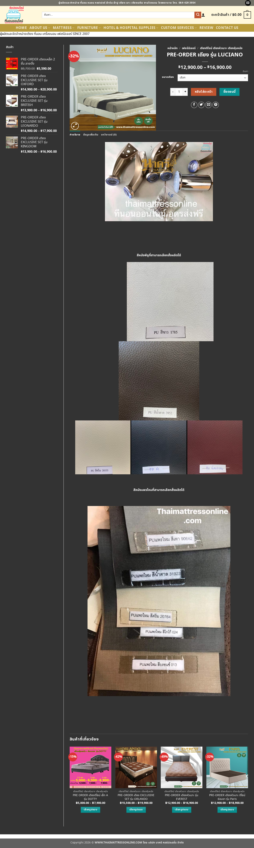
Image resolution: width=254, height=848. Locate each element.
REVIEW (206, 27)
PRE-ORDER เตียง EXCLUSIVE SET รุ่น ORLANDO (136, 797)
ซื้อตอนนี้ (229, 92)
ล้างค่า (245, 71)
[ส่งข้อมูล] (197, 15)
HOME (21, 27)
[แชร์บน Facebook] (194, 105)
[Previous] (70, 783)
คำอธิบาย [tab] (75, 135)
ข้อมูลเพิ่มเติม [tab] (90, 135)
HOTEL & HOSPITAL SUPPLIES (129, 27)
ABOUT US (38, 27)
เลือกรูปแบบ (90, 809)
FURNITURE (87, 27)
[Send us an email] (248, 3)
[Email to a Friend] (208, 105)
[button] (203, 14)
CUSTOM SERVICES (177, 27)
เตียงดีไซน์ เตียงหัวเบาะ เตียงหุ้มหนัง (221, 48)
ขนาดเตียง (168, 77)
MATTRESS (62, 27)
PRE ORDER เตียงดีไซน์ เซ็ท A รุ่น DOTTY (90, 797)
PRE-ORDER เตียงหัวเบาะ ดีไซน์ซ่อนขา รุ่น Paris (227, 797)
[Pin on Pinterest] (215, 105)
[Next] (248, 783)
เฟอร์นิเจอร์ (189, 48)
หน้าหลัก (172, 48)
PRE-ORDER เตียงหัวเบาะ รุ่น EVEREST (181, 797)
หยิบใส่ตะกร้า (204, 92)
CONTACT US (227, 27)
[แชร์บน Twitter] (201, 105)
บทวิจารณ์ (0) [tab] (108, 135)
